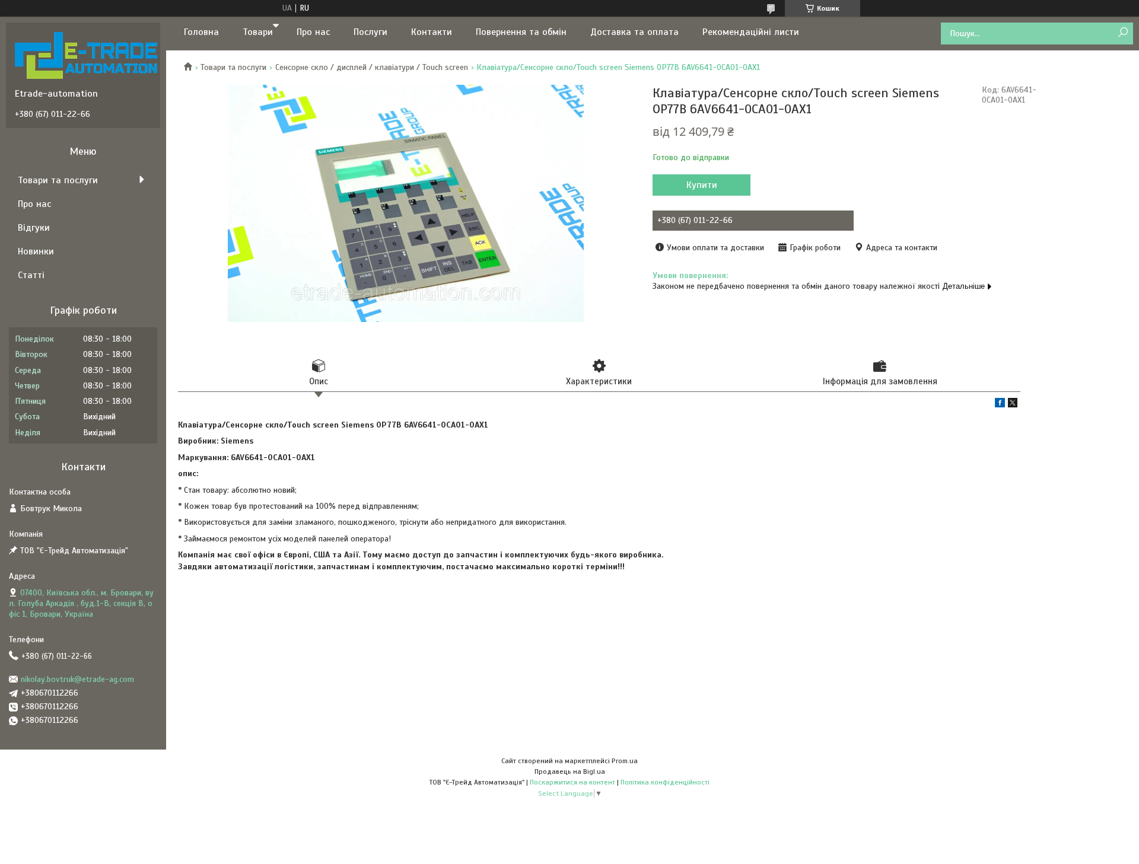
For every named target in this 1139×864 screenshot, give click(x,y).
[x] (1012, 405)
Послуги (370, 32)
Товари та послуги (233, 67)
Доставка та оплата (634, 32)
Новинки (36, 251)
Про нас (313, 32)
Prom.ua (625, 761)
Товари (258, 32)
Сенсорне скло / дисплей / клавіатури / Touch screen (371, 67)
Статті (31, 275)
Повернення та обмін (521, 32)
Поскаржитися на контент (572, 782)
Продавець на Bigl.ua (569, 771)
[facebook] (1000, 405)
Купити (701, 185)
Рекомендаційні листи (750, 32)
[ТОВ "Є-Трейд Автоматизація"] (86, 55)
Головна (201, 32)
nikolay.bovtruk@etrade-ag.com (77, 679)
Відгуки (34, 228)
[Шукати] (1122, 33)
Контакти (431, 32)
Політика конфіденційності (665, 782)
